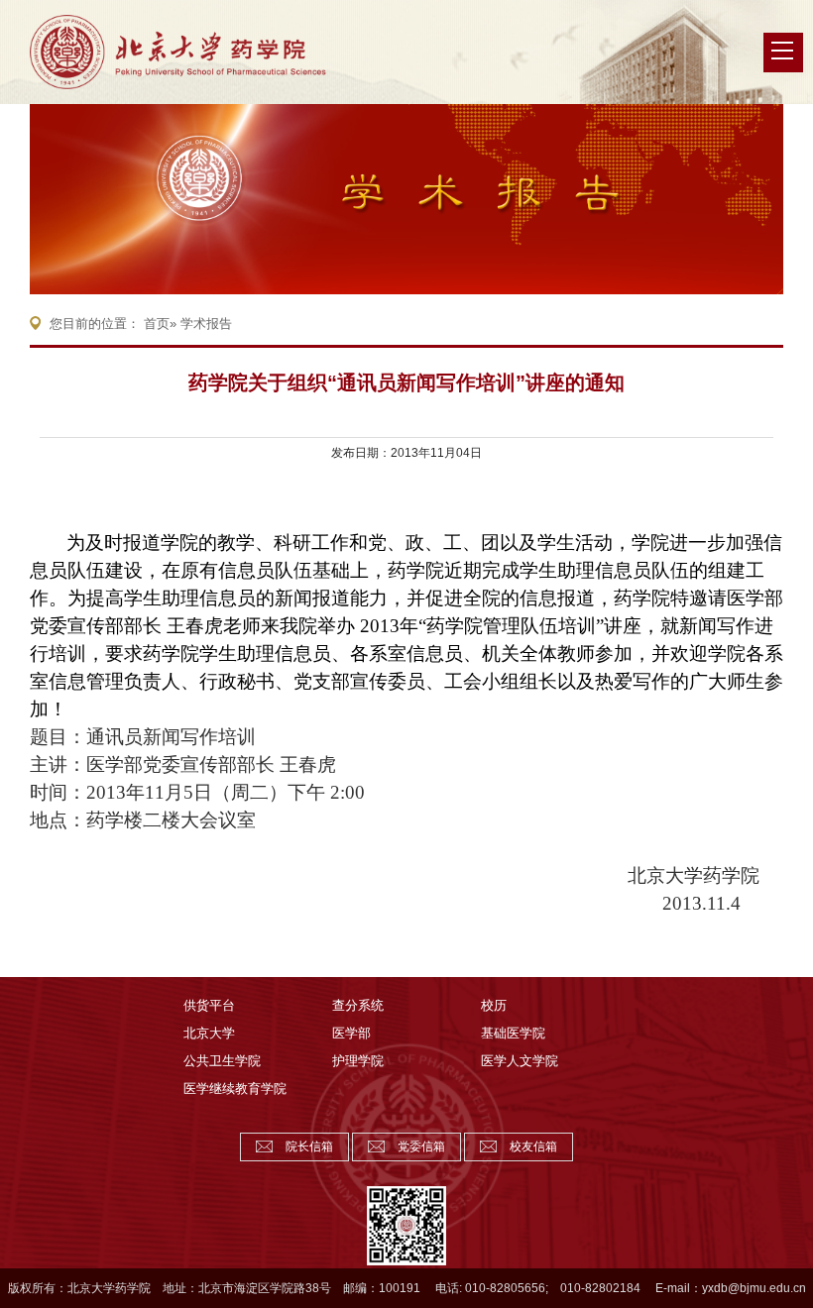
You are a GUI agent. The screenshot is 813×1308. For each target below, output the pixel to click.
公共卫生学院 (222, 1060)
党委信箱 (421, 1146)
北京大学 (209, 1033)
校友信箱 (533, 1146)
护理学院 (358, 1060)
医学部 (351, 1033)
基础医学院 (513, 1033)
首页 (157, 323)
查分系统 (358, 1005)
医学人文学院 (519, 1060)
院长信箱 (309, 1146)
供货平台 (209, 1005)
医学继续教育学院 (235, 1088)
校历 (494, 1005)
